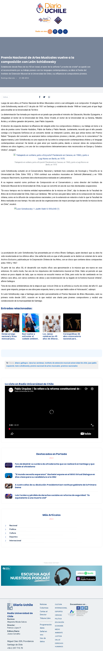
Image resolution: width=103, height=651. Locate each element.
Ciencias (58, 615)
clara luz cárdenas (36, 363)
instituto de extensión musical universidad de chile (66, 363)
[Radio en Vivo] (50, 31)
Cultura (5, 97)
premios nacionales (69, 366)
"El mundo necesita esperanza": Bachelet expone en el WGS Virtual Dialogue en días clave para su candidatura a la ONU (55, 475)
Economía (59, 626)
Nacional (13, 525)
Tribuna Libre (45, 618)
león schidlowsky (22, 366)
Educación (59, 622)
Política (12, 529)
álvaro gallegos (21, 363)
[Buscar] (60, 31)
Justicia (58, 636)
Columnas (44, 608)
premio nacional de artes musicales (45, 366)
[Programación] (55, 31)
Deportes (13, 537)
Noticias (43, 604)
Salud (57, 640)
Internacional (15, 540)
